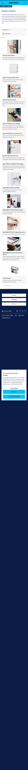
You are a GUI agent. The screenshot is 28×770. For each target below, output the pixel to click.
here (2, 22)
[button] (9, 6)
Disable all (14, 391)
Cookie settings (14, 388)
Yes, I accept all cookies (14, 396)
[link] (4, 6)
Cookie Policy (13, 384)
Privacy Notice (19, 384)
